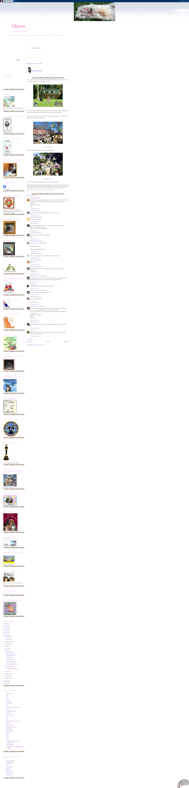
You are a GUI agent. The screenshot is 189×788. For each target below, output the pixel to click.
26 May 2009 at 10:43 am (34, 251)
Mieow (18, 25)
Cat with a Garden (34, 233)
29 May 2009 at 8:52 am (34, 320)
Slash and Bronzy (34, 296)
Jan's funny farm (10, 715)
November (8, 637)
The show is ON (10, 659)
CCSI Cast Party (37, 71)
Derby (7, 699)
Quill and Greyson (34, 260)
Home (48, 341)
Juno (31, 330)
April (7, 671)
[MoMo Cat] (4, 187)
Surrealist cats (9, 774)
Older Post (66, 341)
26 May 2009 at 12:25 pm (34, 264)
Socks (7, 739)
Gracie (7, 709)
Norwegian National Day (12, 664)
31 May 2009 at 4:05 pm (34, 336)
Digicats (8, 768)
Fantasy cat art (9, 770)
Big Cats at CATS (10, 760)
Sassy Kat (32, 223)
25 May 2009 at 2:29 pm (34, 208)
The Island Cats (9, 744)
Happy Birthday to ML (11, 655)
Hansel (31, 284)
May (7, 650)
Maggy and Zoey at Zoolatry (13, 721)
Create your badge (6, 189)
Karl (51, 179)
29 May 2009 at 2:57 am (34, 304)
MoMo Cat (5, 185)
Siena (7, 737)
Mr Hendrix (9, 729)
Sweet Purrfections (34, 253)
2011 (6, 630)
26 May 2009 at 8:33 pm (34, 281)
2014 (6, 623)
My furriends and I (10, 666)
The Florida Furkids (34, 241)
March (8, 673)
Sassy (50, 182)
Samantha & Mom (34, 266)
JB (6, 717)
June (7, 648)
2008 (6, 681)
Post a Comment (30, 339)
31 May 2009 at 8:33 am (34, 328)
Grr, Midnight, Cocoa (11, 711)
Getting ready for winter (11, 668)
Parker (7, 733)
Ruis (50, 147)
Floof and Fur (9, 772)
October (8, 639)
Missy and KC (9, 725)
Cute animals (9, 766)
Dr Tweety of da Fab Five (36, 306)
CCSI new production (11, 661)
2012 (6, 628)
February (8, 676)
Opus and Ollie (9, 731)
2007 (6, 683)
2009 (6, 635)
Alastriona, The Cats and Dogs (37, 276)
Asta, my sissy (9, 693)
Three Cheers (9, 657)
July (7, 646)
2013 (6, 626)
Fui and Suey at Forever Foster (13, 707)
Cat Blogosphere (10, 762)
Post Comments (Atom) (38, 344)
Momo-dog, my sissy (11, 727)
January (8, 678)
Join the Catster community (8, 593)
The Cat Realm (33, 197)
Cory (7, 697)
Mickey (8, 723)
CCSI (7, 764)
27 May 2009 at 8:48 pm (34, 288)
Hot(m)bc (8, 713)
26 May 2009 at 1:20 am (34, 215)
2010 (6, 633)
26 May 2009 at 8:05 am (34, 238)
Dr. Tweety (8, 701)
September (9, 641)
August (8, 644)
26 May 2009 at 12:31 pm (34, 273)
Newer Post (29, 341)
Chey (7, 695)
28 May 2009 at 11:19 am (34, 294)
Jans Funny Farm (34, 210)
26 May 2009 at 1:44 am (34, 221)
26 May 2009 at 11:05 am (34, 258)
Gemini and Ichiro (34, 217)
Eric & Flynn (9, 703)
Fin (7, 705)
